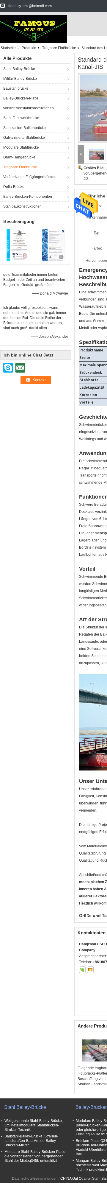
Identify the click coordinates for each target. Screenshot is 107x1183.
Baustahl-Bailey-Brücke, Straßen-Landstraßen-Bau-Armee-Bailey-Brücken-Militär (31, 1140)
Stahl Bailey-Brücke (19, 69)
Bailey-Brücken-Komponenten (27, 196)
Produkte (29, 48)
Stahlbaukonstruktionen (22, 206)
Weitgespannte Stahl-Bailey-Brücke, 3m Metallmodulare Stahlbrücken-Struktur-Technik (33, 1125)
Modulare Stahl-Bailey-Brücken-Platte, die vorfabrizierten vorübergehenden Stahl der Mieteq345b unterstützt (35, 1156)
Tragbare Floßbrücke (59, 48)
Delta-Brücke (13, 187)
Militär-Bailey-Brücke (20, 79)
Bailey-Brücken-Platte (20, 98)
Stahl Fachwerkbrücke (21, 118)
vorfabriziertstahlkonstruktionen (28, 108)
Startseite (8, 48)
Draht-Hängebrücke (19, 157)
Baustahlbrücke (16, 88)
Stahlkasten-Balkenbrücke (24, 128)
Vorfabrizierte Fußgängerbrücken (29, 177)
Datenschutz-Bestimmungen (35, 1178)
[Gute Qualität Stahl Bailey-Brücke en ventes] (18, 245)
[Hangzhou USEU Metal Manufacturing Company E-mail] (90, 969)
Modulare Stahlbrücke (21, 147)
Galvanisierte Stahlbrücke (24, 138)
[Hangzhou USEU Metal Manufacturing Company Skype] (82, 969)
